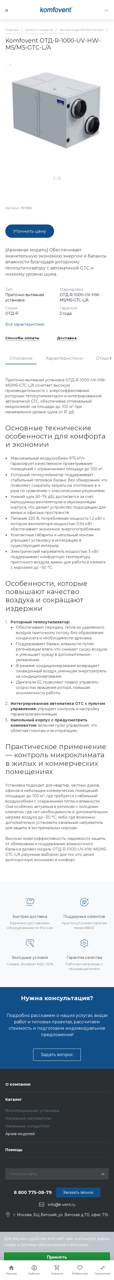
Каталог (13, 1099)
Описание (21, 358)
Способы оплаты (22, 338)
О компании (17, 1084)
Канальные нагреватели (28, 1118)
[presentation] (110, 358)
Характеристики (64, 358)
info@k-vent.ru (61, 1204)
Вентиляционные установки (32, 1110)
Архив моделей (20, 1133)
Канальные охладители (27, 1126)
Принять (57, 1257)
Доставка (67, 338)
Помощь (14, 1149)
